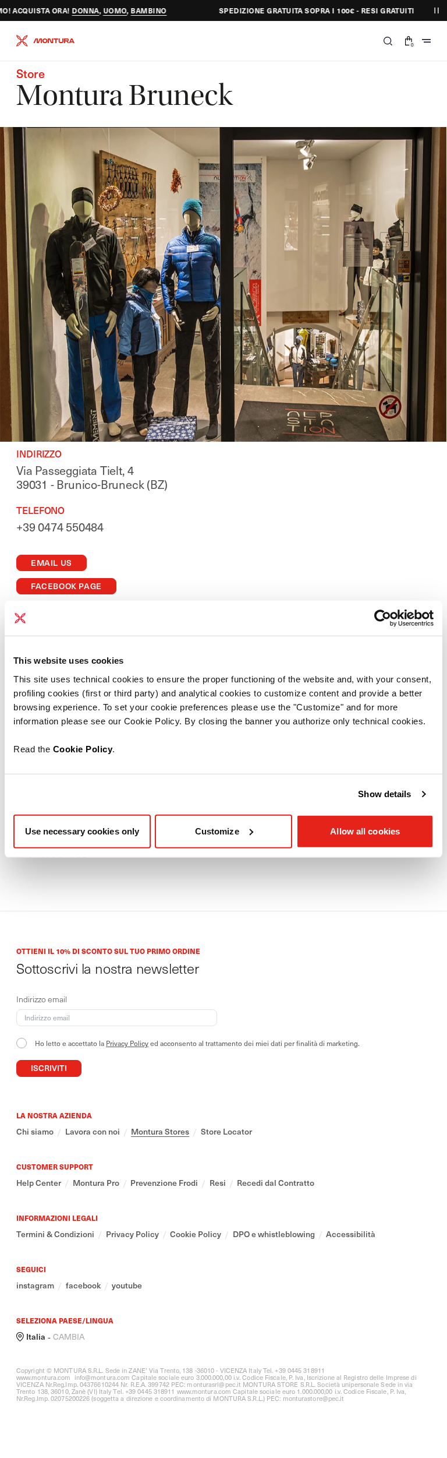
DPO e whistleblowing (274, 1234)
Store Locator (226, 1131)
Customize (217, 831)
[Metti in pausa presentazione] (436, 10)
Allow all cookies (365, 831)
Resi (218, 1183)
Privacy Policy (127, 1043)
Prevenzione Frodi (164, 1183)
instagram (35, 1285)
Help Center (38, 1183)
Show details (384, 794)
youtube (127, 1285)
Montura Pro (96, 1183)
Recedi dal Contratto (275, 1183)
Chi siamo (35, 1131)
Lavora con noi (92, 1131)
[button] (388, 40)
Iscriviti (49, 1068)
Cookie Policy (83, 748)
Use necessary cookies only (82, 831)
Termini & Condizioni (55, 1234)
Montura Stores (160, 1131)
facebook (83, 1285)
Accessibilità (350, 1234)
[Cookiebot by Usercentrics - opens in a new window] (383, 618)
